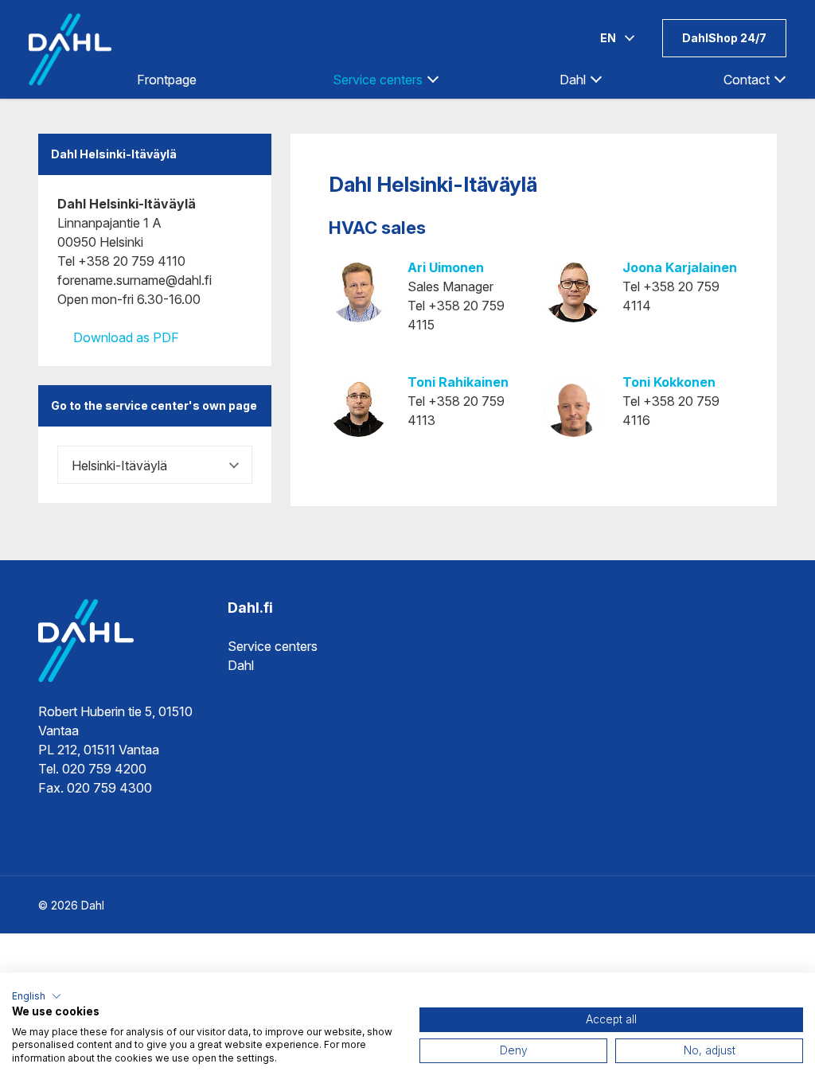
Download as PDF (124, 337)
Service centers (273, 646)
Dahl (241, 665)
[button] (36, 996)
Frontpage (167, 80)
